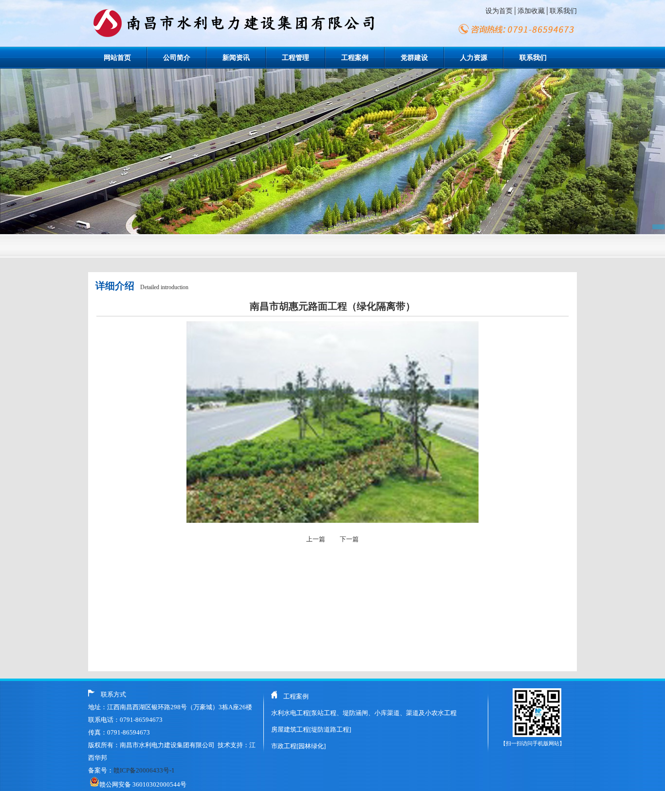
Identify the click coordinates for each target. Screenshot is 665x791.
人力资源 (473, 57)
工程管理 (295, 57)
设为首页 (499, 11)
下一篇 (349, 539)
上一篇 (315, 539)
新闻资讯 (236, 57)
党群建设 (414, 57)
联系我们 (563, 11)
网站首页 (117, 57)
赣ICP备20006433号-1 (144, 770)
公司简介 (176, 57)
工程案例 (355, 57)
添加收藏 (531, 11)
